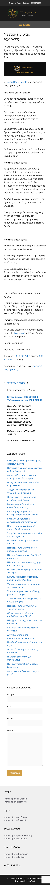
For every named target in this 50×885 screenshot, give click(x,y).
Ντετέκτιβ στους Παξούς (16, 817)
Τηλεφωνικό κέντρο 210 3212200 (24, 400)
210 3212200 (23, 356)
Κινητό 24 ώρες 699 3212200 (22, 397)
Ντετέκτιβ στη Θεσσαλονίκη (18, 835)
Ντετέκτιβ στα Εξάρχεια (15, 799)
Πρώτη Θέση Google (16, 82)
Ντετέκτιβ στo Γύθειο (14, 857)
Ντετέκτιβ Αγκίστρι (15, 382)
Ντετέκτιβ (9, 172)
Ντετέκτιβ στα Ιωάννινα (15, 838)
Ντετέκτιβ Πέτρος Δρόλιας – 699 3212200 (25, 3)
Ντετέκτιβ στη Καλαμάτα (16, 854)
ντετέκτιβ (9, 313)
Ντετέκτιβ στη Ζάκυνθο (15, 820)
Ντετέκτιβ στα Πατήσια (15, 802)
